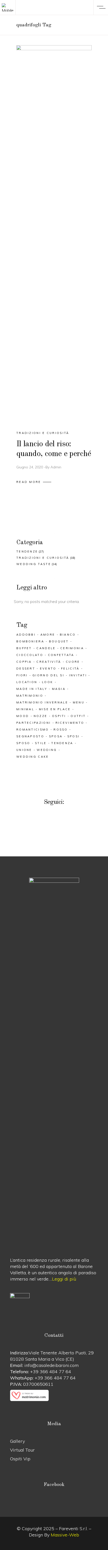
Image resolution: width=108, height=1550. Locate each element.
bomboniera (30, 641)
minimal (25, 709)
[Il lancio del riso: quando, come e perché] (54, 233)
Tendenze (27, 551)
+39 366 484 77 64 (50, 1371)
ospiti (59, 716)
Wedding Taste (33, 564)
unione (24, 750)
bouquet (59, 641)
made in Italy (31, 689)
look (47, 682)
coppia (24, 661)
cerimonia (72, 648)
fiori (22, 675)
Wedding (47, 750)
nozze (40, 716)
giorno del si (48, 675)
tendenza (62, 743)
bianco (68, 634)
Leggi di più (64, 1279)
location (26, 682)
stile (41, 743)
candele (46, 648)
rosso (60, 729)
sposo (23, 743)
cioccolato (29, 655)
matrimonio (29, 695)
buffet (24, 648)
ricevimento (70, 723)
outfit (78, 716)
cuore (73, 661)
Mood (22, 716)
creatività (48, 661)
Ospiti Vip (20, 1459)
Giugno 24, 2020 (29, 467)
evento (48, 668)
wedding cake (32, 756)
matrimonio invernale (42, 702)
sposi (73, 736)
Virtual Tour (22, 1450)
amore (47, 634)
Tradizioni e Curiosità (42, 433)
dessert (25, 668)
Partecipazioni (33, 723)
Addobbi (26, 634)
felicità (70, 668)
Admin (55, 467)
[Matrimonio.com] (54, 1395)
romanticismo (32, 729)
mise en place (55, 709)
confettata (61, 655)
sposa (56, 736)
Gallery (17, 1441)
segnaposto (30, 736)
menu (78, 702)
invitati (78, 675)
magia (59, 689)
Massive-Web (65, 1535)
